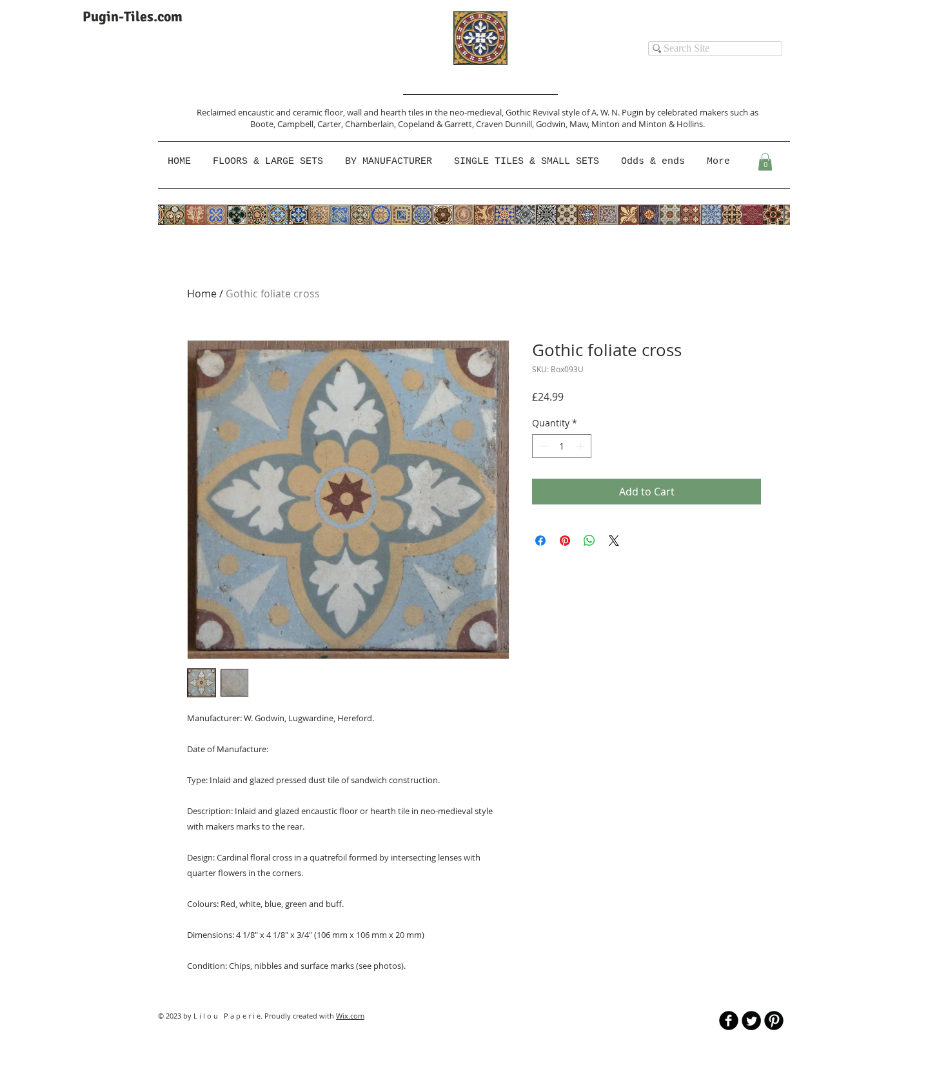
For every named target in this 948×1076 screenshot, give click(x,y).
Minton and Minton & (633, 124)
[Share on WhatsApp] (589, 540)
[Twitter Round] (751, 1020)
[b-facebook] (728, 1020)
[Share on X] (614, 540)
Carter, (331, 124)
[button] (389, 162)
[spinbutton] (561, 446)
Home (202, 293)
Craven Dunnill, (506, 124)
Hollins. (690, 124)
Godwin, (552, 124)
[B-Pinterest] (774, 1020)
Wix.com (350, 1016)
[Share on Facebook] (540, 540)
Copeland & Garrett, (437, 124)
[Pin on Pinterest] (565, 540)
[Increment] (581, 446)
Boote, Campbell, (283, 124)
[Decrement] (542, 446)
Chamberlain (369, 124)
